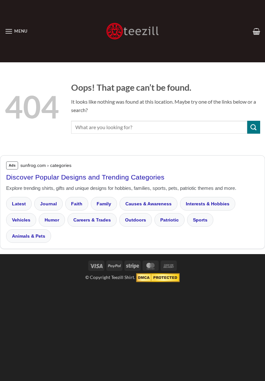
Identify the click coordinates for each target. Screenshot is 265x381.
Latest (19, 203)
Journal (48, 203)
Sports (200, 219)
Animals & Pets (28, 236)
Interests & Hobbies (207, 203)
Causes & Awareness (148, 203)
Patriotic (169, 219)
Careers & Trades (92, 219)
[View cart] (256, 31)
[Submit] (253, 127)
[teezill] (132, 31)
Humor (52, 219)
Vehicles (21, 219)
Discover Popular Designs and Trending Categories (85, 177)
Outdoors (135, 219)
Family (104, 203)
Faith (76, 203)
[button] (16, 31)
